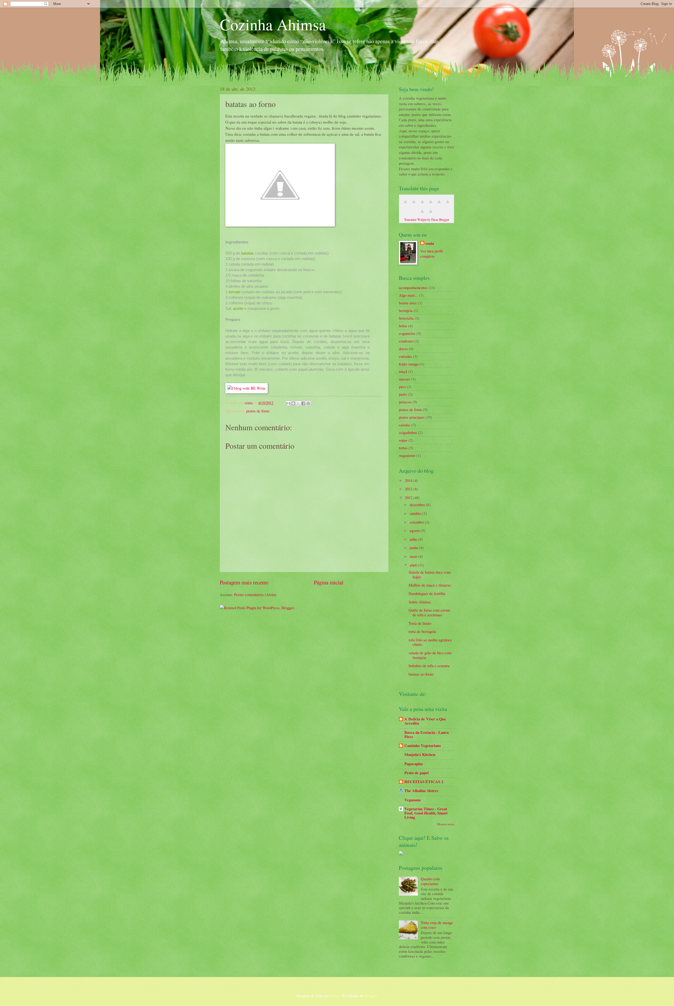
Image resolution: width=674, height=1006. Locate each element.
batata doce (408, 302)
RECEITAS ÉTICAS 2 (423, 781)
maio (414, 556)
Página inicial (328, 582)
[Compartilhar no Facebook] (303, 403)
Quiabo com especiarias (430, 881)
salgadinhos (408, 432)
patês (403, 394)
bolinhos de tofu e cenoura (429, 665)
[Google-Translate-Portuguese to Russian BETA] (422, 213)
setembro (417, 522)
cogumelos (407, 333)
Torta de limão (420, 623)
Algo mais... (408, 295)
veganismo (407, 455)
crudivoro (406, 341)
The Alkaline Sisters (421, 790)
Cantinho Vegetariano (422, 745)
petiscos (405, 401)
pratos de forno (257, 410)
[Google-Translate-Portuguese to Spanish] (431, 213)
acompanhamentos (413, 287)
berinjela (406, 310)
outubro (416, 513)
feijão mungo (409, 364)
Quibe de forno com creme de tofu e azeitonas (429, 612)
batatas (247, 253)
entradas (405, 356)
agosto (415, 530)
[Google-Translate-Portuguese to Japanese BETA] (439, 204)
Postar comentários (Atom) (255, 594)
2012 (409, 497)
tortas (403, 447)
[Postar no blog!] (293, 403)
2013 (409, 488)
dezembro (418, 504)
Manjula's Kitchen (419, 754)
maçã (403, 371)
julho (414, 539)
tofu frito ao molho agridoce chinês (430, 642)
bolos (403, 325)
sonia (249, 402)
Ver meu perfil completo (431, 253)
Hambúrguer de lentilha (427, 593)
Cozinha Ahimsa (273, 24)
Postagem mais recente (244, 582)
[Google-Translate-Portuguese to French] (414, 204)
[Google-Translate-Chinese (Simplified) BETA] (405, 204)
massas (404, 379)
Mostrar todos (445, 824)
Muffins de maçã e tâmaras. (430, 585)
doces (403, 348)
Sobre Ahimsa (420, 601)
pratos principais (412, 417)
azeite (238, 308)
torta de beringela (422, 631)
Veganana (412, 800)
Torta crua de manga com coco (437, 925)
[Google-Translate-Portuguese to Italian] (431, 204)
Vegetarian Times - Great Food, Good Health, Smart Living (426, 813)
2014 (409, 480)
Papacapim (413, 763)
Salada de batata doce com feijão (429, 574)
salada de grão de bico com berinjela (430, 655)
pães (402, 386)
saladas (404, 424)
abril (414, 565)
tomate (234, 292)
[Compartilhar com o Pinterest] (308, 403)
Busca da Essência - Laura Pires (426, 734)
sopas (403, 440)
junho (414, 547)
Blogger (371, 995)
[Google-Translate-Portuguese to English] (447, 204)
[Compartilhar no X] (298, 403)
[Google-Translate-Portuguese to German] (422, 204)
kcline (335, 995)
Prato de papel (416, 772)
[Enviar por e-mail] (288, 403)
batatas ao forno (421, 674)
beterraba (406, 318)
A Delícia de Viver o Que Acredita (425, 721)
